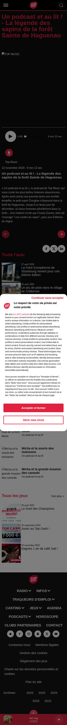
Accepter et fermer (33, 408)
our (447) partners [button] (21, 314)
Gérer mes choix (33, 420)
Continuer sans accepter (47, 298)
